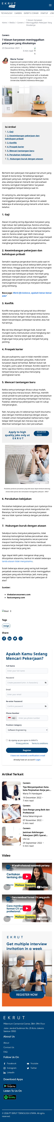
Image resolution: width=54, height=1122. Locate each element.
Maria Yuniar (16, 59)
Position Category (14, 725)
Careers (18, 13)
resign (6, 625)
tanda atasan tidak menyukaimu (17, 561)
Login (38, 759)
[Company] (9, 5)
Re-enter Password (14, 701)
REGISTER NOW (41, 433)
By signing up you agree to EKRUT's (23, 740)
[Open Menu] (50, 5)
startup (44, 13)
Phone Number (12, 713)
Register (27, 750)
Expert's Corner (31, 13)
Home (4, 22)
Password (10, 677)
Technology (6, 13)
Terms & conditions (40, 743)
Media (12, 22)
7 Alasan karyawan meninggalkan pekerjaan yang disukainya (39, 22)
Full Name (10, 666)
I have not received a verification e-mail (28, 755)
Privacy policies (22, 743)
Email (8, 689)
